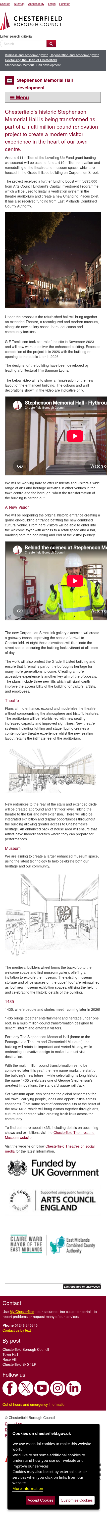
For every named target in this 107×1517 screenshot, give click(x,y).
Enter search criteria (16, 36)
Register (64, 4)
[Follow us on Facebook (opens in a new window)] (9, 1388)
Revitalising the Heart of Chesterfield (31, 60)
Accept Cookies (41, 1500)
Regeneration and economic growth (74, 55)
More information (27, 1488)
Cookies (5, 4)
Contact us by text (16, 1330)
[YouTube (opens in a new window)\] (41, 1388)
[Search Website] (51, 43)
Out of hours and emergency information (34, 1404)
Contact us (13, 1423)
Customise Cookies (77, 1500)
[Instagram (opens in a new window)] (57, 1388)
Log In (51, 4)
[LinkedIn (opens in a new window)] (73, 1388)
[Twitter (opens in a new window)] (25, 1388)
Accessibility (36, 4)
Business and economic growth (26, 55)
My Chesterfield (22, 1311)
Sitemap (19, 4)
